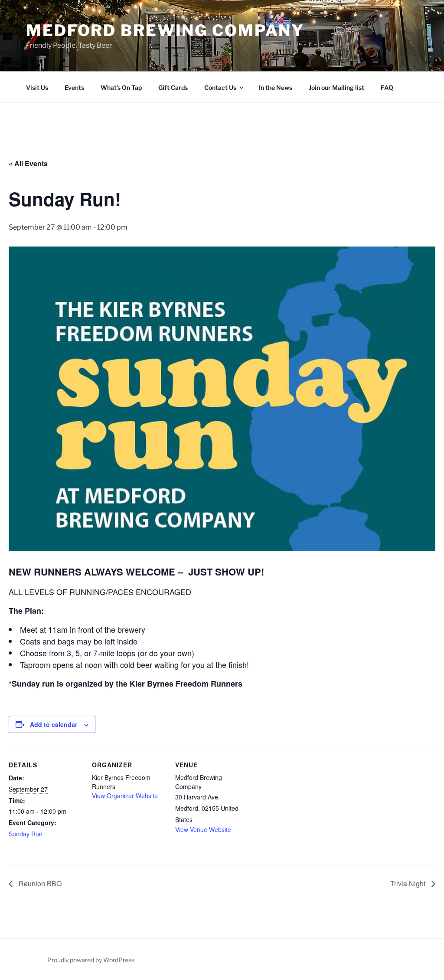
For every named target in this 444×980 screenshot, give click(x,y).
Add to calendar (53, 724)
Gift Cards (173, 87)
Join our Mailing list (336, 87)
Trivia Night (408, 883)
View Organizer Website (125, 795)
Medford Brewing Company (165, 30)
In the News (275, 87)
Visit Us (37, 87)
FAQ (387, 87)
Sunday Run (25, 833)
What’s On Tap (121, 87)
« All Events (28, 163)
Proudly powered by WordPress (90, 960)
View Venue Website (203, 829)
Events (74, 87)
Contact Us (220, 87)
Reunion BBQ (39, 883)
